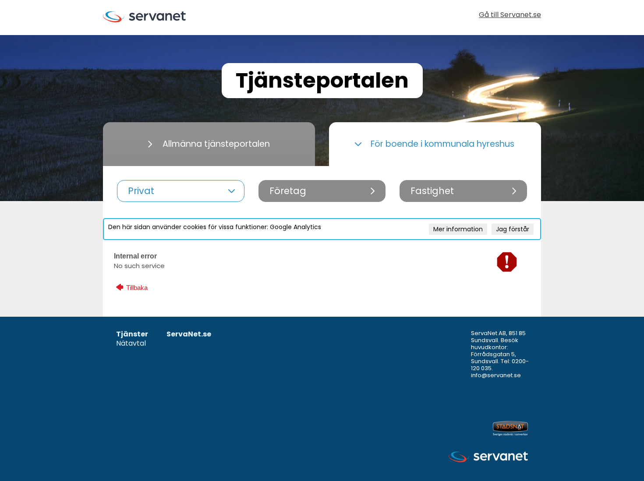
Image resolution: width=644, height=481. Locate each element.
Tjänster (132, 334)
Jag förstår (512, 229)
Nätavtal (131, 343)
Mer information (458, 229)
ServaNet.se (188, 334)
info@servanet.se (496, 375)
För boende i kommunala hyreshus (442, 144)
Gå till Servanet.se (510, 15)
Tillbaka (136, 287)
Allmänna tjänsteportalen (216, 144)
